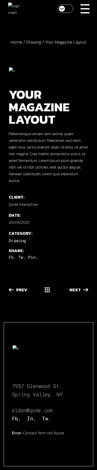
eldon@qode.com (32, 410)
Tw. (46, 418)
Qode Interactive (23, 204)
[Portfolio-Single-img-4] (48, 70)
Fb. (16, 418)
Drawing (17, 240)
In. (31, 418)
